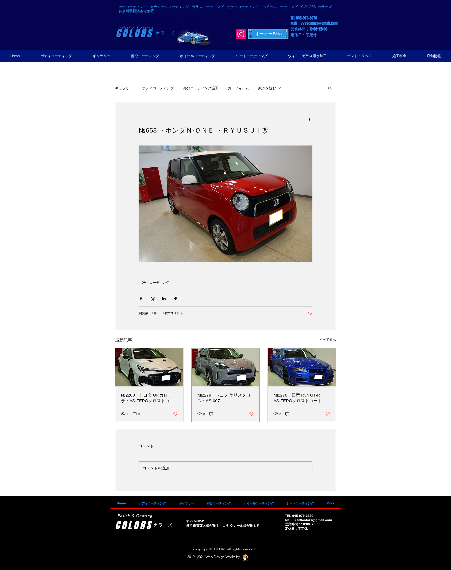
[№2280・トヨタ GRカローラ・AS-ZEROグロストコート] (149, 367)
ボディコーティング (158, 88)
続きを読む (267, 88)
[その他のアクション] (309, 119)
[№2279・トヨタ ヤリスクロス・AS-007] (226, 367)
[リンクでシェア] (175, 298)
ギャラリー (124, 88)
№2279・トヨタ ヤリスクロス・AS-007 (223, 398)
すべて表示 (327, 339)
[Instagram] (241, 34)
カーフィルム (238, 88)
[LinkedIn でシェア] (164, 298)
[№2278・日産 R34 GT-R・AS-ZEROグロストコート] (302, 367)
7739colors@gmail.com (319, 23)
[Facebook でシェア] (141, 298)
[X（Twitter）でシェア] (152, 298)
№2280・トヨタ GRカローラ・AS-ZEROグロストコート (147, 398)
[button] (330, 88)
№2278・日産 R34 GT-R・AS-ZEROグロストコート (298, 398)
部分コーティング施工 (200, 88)
